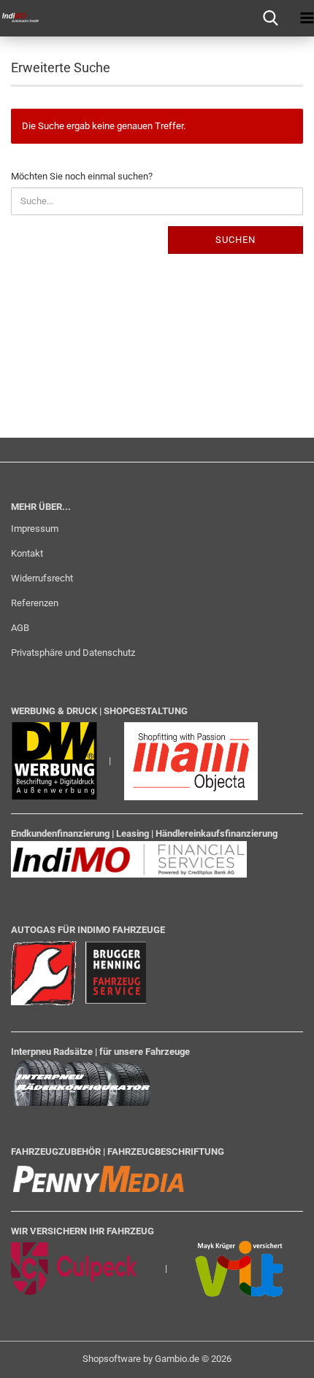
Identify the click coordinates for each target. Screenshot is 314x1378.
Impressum (34, 528)
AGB (20, 627)
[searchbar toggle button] (270, 18)
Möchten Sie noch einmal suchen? (82, 176)
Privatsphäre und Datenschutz (73, 652)
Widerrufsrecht (42, 578)
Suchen (235, 239)
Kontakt (27, 553)
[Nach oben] (274, 1356)
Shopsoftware (112, 1358)
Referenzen (34, 602)
